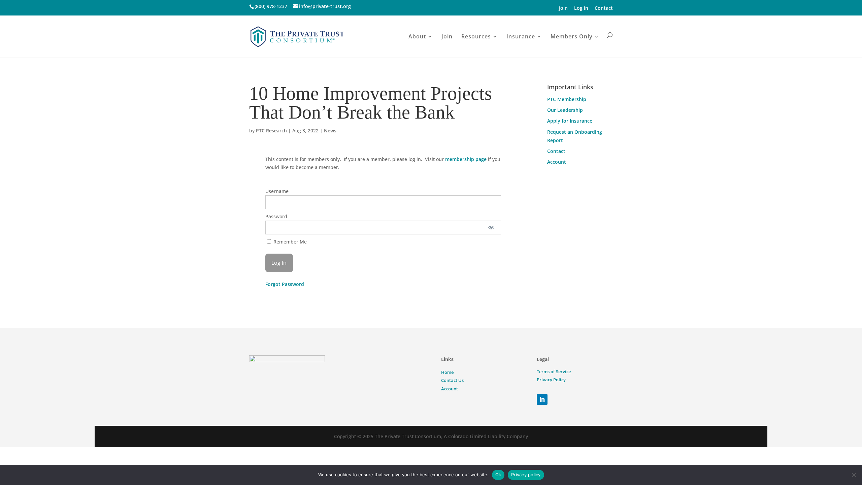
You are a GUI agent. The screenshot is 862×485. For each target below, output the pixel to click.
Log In (581, 8)
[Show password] (491, 227)
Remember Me (289, 241)
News (330, 130)
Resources (476, 36)
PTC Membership (566, 99)
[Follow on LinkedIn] (542, 399)
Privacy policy (526, 474)
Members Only (572, 36)
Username (277, 191)
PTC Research (271, 130)
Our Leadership (565, 110)
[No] (853, 475)
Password (276, 216)
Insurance (520, 36)
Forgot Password (284, 284)
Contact (604, 8)
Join (563, 8)
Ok (498, 474)
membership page (466, 159)
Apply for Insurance (569, 121)
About (417, 36)
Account (556, 162)
